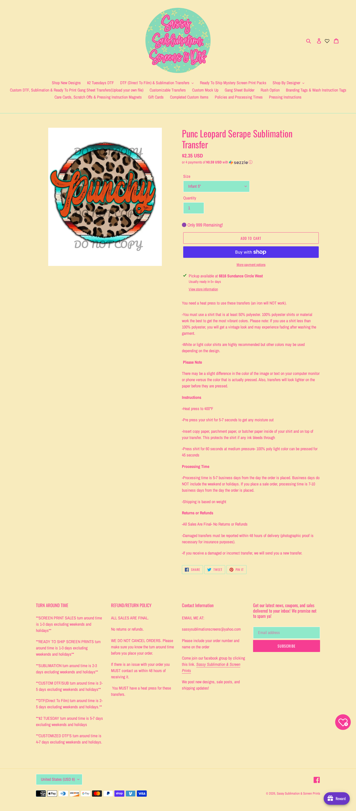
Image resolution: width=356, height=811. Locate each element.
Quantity (189, 198)
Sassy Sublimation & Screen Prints (298, 793)
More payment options (251, 264)
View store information (203, 289)
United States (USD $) (58, 779)
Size (186, 176)
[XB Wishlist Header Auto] (327, 40)
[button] (217, 162)
